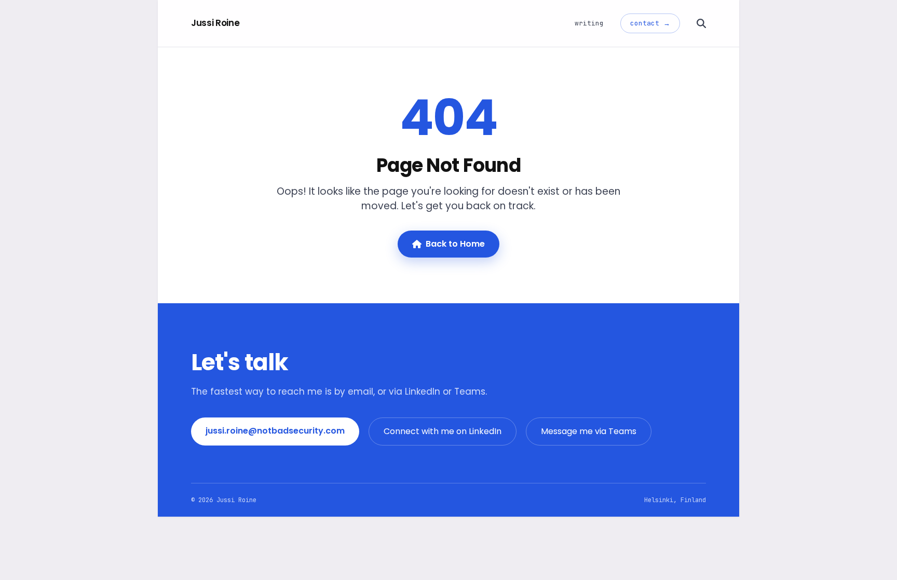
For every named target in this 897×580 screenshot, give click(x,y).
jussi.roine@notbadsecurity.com (275, 431)
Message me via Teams (588, 431)
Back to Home (455, 244)
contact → (650, 23)
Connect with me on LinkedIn (442, 431)
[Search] (701, 23)
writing (589, 23)
